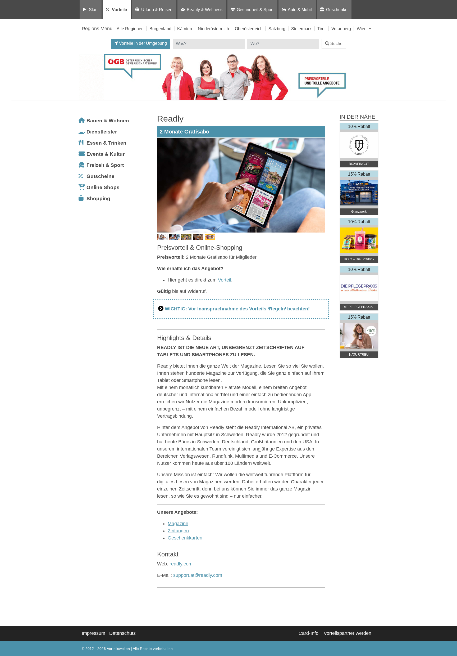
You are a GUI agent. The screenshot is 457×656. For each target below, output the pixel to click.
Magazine (178, 523)
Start (93, 9)
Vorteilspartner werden (347, 633)
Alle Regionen (130, 28)
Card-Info (308, 633)
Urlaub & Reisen (156, 9)
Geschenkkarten (185, 538)
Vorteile (119, 9)
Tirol (321, 28)
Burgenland (160, 28)
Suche (336, 43)
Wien (362, 28)
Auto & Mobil (300, 9)
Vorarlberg (341, 28)
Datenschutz (122, 633)
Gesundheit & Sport (255, 9)
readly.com (181, 563)
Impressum (93, 633)
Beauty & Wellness (204, 9)
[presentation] (162, 185)
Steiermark (301, 28)
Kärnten (184, 28)
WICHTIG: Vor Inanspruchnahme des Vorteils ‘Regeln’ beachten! (237, 308)
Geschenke (337, 9)
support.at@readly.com (197, 575)
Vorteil (224, 280)
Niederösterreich (213, 28)
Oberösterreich (249, 28)
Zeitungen (178, 530)
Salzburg (276, 28)
